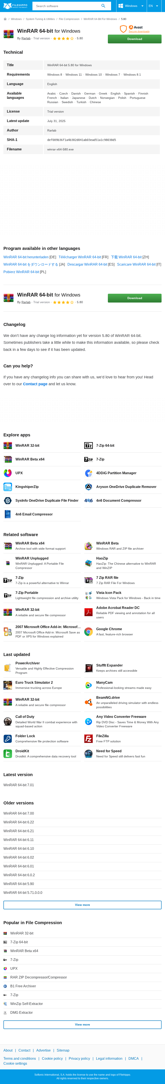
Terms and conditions (19, 1058)
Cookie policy (52, 1058)
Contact (24, 1050)
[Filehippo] (15, 6)
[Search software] (103, 6)
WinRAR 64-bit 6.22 (18, 822)
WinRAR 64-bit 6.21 (18, 831)
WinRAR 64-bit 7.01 (18, 785)
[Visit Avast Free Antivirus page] (135, 29)
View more (82, 905)
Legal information (109, 1058)
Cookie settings (15, 1063)
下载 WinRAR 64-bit (126, 257)
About (7, 1050)
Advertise (43, 1050)
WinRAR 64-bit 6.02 (18, 857)
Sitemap (63, 1050)
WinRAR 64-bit (48, 31)
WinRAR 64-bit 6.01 (18, 866)
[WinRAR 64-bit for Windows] (8, 34)
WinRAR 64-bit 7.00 (18, 813)
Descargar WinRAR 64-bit (87, 264)
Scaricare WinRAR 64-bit (136, 264)
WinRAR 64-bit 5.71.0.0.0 (22, 892)
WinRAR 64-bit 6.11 (18, 840)
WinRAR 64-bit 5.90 (18, 884)
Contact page (35, 384)
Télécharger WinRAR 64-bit (80, 257)
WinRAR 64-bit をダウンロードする (30, 264)
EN (151, 6)
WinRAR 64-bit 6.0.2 (19, 875)
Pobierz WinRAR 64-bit (21, 272)
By (24, 38)
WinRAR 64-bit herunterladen (26, 257)
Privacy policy (79, 1058)
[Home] (5, 19)
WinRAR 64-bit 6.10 (18, 848)
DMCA (133, 1058)
